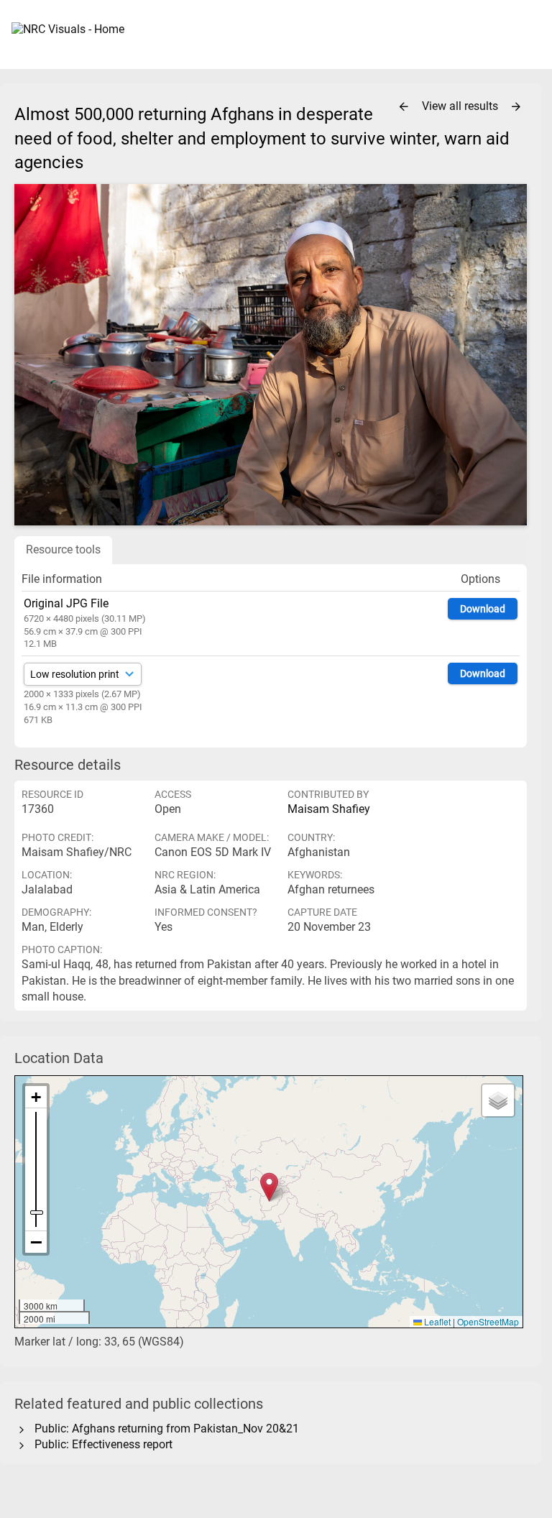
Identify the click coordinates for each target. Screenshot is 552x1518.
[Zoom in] (36, 1097)
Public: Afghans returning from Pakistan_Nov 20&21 (164, 1428)
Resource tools (63, 549)
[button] (269, 1187)
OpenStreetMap (488, 1321)
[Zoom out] (36, 1242)
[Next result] (516, 107)
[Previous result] (404, 107)
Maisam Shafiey (329, 809)
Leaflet (436, 1321)
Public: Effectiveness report (100, 1444)
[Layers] (498, 1100)
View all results (461, 106)
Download (482, 609)
